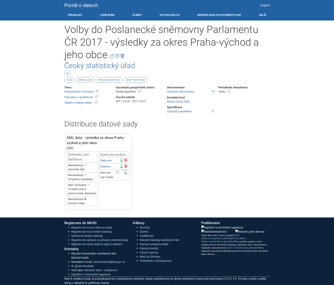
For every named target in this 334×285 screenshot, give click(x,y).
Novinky (145, 227)
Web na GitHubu (150, 256)
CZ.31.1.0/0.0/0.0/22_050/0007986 (245, 248)
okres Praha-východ (135, 80)
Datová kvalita (169, 15)
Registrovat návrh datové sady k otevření (96, 244)
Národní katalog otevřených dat (159, 240)
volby (69, 80)
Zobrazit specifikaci (179, 111)
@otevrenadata (84, 266)
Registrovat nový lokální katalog (91, 231)
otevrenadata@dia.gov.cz (109, 261)
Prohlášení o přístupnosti (155, 260)
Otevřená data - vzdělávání (100, 270)
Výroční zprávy (149, 252)
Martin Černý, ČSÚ (178, 101)
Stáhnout (106, 160)
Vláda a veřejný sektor (78, 102)
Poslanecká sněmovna (109, 80)
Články (137, 15)
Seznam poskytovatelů (154, 244)
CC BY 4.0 (230, 278)
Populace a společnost (79, 97)
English (265, 5)
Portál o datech (81, 5)
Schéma (105, 166)
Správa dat (75, 15)
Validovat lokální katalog (87, 235)
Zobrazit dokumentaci (181, 91)
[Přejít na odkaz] (97, 91)
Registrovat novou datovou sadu (91, 227)
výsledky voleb (85, 80)
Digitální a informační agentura (91, 274)
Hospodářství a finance (79, 91)
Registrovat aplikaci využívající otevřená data (99, 240)
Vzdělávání (107, 15)
